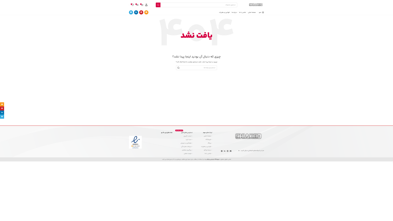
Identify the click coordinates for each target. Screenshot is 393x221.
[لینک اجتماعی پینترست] (141, 12)
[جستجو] (158, 5)
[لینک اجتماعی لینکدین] (136, 12)
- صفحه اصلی (208, 136)
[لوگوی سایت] (256, 5)
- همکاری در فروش (187, 143)
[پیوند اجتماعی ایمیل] (146, 12)
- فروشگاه (209, 139)
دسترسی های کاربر (184, 132)
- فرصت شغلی (188, 153)
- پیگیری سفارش (187, 150)
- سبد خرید (189, 139)
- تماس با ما (208, 153)
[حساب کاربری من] (146, 5)
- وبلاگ (210, 143)
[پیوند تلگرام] (131, 12)
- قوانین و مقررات (206, 146)
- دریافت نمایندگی (187, 146)
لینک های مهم (207, 132)
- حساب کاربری (188, 136)
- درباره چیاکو (208, 150)
